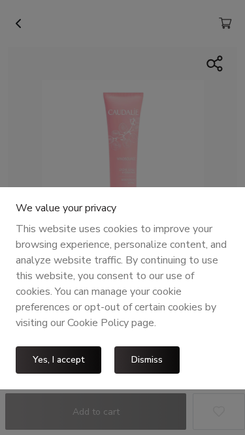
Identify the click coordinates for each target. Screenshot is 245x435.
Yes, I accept (58, 359)
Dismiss (147, 359)
